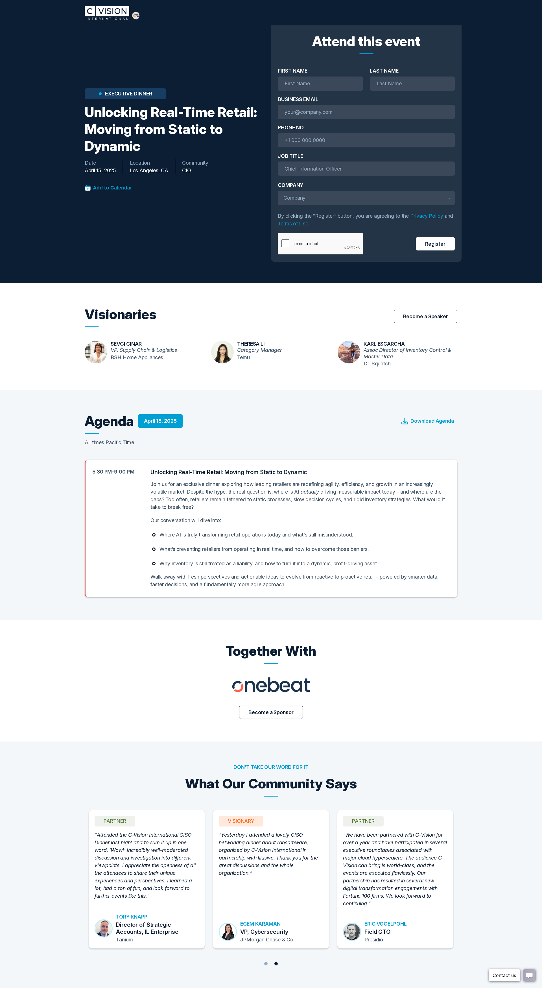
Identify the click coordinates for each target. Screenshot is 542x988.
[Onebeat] (271, 684)
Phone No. (291, 127)
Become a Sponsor (270, 712)
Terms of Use (293, 223)
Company (290, 185)
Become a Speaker (425, 316)
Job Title (290, 156)
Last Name (384, 71)
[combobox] (366, 198)
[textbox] (366, 197)
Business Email (298, 99)
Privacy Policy (426, 216)
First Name (292, 71)
